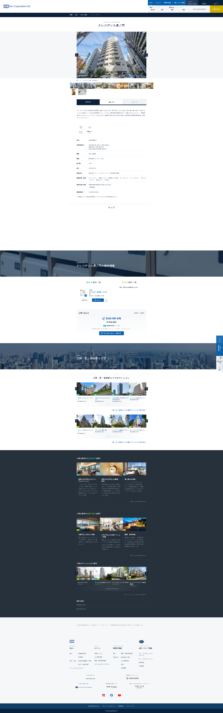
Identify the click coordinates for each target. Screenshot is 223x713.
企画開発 (123, 668)
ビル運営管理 (98, 657)
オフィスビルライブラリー (102, 664)
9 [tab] (116, 588)
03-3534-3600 (111, 322)
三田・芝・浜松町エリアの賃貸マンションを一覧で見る (128, 410)
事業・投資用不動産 (100, 660)
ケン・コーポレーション (146, 659)
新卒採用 (141, 662)
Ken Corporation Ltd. (16, 6)
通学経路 (92, 187)
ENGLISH (190, 1)
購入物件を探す (81, 609)
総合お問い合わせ (94, 706)
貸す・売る (73, 661)
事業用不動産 (167, 2)
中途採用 (141, 666)
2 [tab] (109, 404)
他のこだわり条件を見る (138, 501)
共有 (219, 370)
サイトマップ (130, 706)
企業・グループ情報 (179, 2)
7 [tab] (113, 588)
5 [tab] (113, 404)
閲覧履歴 (204, 3)
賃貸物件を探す (81, 605)
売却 (122, 664)
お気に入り (216, 3)
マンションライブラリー (199, 9)
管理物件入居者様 (192, 4)
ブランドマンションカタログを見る (134, 594)
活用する (171, 7)
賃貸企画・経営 (125, 657)
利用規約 (121, 706)
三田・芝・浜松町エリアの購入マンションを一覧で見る (128, 442)
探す (151, 7)
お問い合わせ (216, 9)
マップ (117, 325)
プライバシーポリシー (109, 706)
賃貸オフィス (98, 653)
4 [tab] (109, 588)
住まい (151, 2)
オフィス (158, 2)
